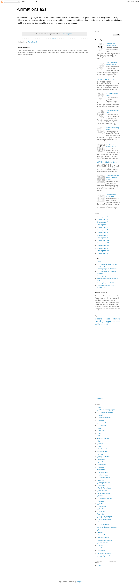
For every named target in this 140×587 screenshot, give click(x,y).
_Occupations (101, 425)
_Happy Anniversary (104, 457)
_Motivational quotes (104, 553)
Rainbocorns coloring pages (111, 44)
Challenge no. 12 (103, 245)
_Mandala (100, 548)
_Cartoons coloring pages (106, 410)
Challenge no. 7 (102, 222)
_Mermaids (101, 550)
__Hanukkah (101, 509)
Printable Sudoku (103, 438)
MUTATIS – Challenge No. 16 (107, 162)
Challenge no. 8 (102, 219)
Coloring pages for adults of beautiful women (112, 177)
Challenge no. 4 (102, 230)
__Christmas (101, 506)
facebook (100, 399)
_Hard (99, 446)
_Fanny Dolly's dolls (104, 519)
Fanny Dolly (101, 514)
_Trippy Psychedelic (104, 556)
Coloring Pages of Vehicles (106, 283)
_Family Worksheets (104, 488)
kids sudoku (116, 321)
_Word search (102, 490)
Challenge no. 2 (102, 235)
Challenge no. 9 (102, 217)
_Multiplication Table (104, 493)
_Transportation (102, 423)
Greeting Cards (102, 451)
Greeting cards (102, 319)
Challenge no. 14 (103, 240)
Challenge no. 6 (102, 225)
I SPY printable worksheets (111, 195)
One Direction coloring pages (111, 146)
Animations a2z (32, 9)
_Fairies (99, 545)
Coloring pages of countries (106, 276)
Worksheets (101, 470)
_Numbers (100, 480)
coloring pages (103, 321)
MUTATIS (116, 319)
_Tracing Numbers (103, 483)
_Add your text (102, 436)
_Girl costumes (102, 522)
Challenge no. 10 (103, 251)
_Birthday (100, 454)
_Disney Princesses (103, 417)
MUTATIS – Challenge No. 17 (107, 80)
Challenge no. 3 (102, 232)
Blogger (79, 582)
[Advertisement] (107, 361)
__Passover (101, 511)
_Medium (100, 443)
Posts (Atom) (32, 42)
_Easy (99, 441)
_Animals (100, 415)
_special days (101, 464)
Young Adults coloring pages (106, 527)
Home (54, 38)
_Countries (100, 430)
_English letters (102, 472)
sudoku (97, 324)
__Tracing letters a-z (104, 477)
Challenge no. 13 (103, 243)
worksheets (104, 324)
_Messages (101, 459)
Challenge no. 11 (103, 248)
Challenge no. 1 (102, 253)
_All (98, 530)
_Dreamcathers (102, 543)
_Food (99, 433)
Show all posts (67, 34)
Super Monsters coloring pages (111, 63)
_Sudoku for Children (104, 449)
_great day (100, 462)
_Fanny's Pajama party (105, 517)
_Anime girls (101, 535)
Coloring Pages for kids (105, 412)
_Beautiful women (103, 537)
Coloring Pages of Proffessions (107, 269)
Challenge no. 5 (102, 227)
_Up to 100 (101, 485)
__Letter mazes (102, 475)
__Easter (100, 504)
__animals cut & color (104, 498)
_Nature (99, 428)
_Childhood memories (104, 540)
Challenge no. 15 (103, 238)
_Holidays (100, 420)
